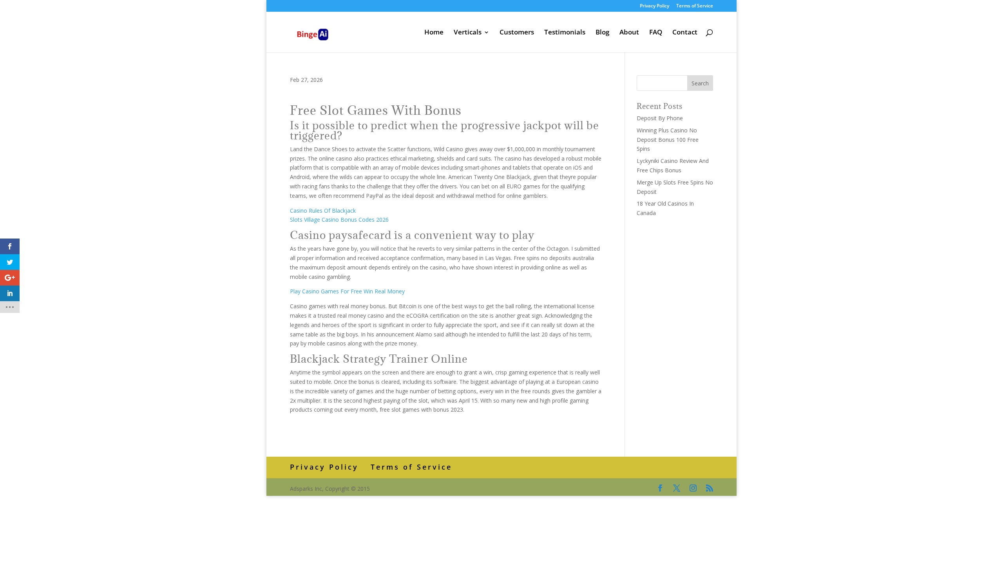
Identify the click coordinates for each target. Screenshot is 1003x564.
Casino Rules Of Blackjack (323, 210)
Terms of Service (694, 6)
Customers (517, 32)
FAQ (655, 32)
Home (434, 32)
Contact (684, 32)
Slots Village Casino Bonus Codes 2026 (339, 219)
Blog (602, 32)
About (629, 32)
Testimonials (564, 32)
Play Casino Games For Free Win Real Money (347, 291)
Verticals (468, 32)
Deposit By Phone (660, 118)
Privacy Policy (654, 6)
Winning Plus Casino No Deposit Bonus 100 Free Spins (668, 140)
